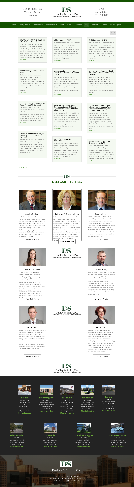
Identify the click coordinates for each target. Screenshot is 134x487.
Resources (79, 25)
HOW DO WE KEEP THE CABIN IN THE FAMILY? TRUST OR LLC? (32, 41)
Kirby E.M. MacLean (32, 270)
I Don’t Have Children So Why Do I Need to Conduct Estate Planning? (32, 135)
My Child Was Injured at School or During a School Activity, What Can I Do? (101, 72)
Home (14, 25)
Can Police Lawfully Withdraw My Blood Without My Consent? (32, 104)
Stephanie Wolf (101, 327)
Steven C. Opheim (101, 214)
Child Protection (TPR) (62, 40)
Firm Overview (38, 25)
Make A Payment (115, 25)
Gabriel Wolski (32, 327)
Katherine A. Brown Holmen (67, 214)
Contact (104, 25)
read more (23, 59)
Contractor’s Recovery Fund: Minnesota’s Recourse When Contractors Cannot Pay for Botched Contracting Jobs (100, 107)
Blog (86, 25)
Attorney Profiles (24, 25)
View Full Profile (32, 239)
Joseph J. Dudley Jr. (32, 214)
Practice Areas (50, 25)
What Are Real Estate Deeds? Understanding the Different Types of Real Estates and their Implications (66, 107)
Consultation (95, 25)
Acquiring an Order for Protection (62, 140)
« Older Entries (22, 167)
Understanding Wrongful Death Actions (32, 71)
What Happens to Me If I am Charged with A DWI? (99, 142)
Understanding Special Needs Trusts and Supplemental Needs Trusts (66, 72)
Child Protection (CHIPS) (98, 40)
